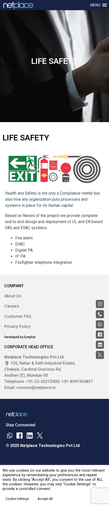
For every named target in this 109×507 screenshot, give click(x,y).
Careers (11, 306)
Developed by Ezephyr (19, 337)
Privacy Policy (17, 326)
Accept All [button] (45, 499)
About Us (12, 296)
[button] (95, 5)
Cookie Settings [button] (17, 499)
